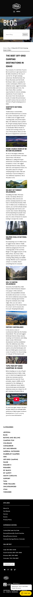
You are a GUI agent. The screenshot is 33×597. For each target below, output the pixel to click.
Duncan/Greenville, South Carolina (13, 533)
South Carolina (10, 476)
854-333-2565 (17, 552)
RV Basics (7, 470)
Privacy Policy (7, 519)
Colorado (7, 443)
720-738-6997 (14, 558)
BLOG (5, 435)
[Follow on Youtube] (4, 569)
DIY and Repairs (9, 448)
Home (5, 48)
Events (5, 517)
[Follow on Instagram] (11, 569)
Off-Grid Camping (10, 459)
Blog (9, 48)
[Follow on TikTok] (14, 569)
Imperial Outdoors (11, 451)
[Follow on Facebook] (8, 569)
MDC (5, 457)
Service (5, 514)
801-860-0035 (11, 549)
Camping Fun (8, 440)
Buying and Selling (11, 437)
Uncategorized (9, 486)
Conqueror (8, 446)
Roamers (7, 467)
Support (6, 478)
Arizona (6, 432)
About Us (6, 508)
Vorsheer (7, 492)
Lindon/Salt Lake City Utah (11, 530)
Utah (5, 489)
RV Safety (7, 473)
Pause (5, 462)
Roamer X (7, 465)
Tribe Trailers (9, 484)
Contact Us (9, 564)
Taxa (5, 481)
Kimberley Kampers (11, 454)
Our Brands (6, 511)
